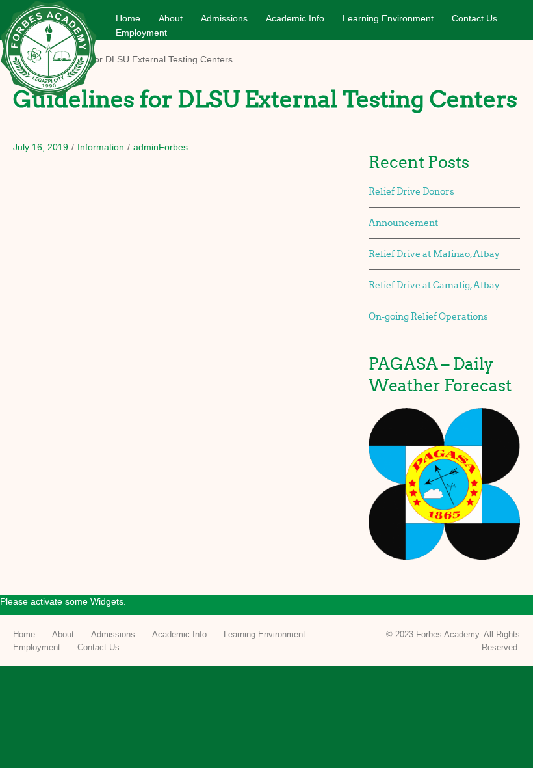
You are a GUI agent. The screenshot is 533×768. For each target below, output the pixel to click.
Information (100, 147)
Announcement (403, 222)
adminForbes (160, 147)
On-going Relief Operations (428, 316)
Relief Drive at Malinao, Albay (434, 254)
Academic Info (295, 18)
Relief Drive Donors (411, 191)
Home (128, 18)
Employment (141, 32)
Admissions (224, 18)
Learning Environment (388, 18)
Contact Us (474, 18)
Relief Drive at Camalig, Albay (434, 285)
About (171, 18)
